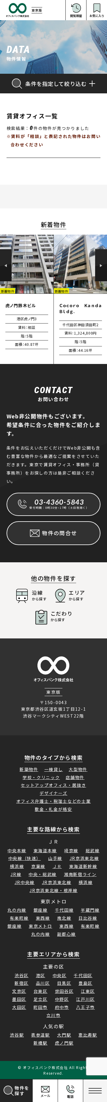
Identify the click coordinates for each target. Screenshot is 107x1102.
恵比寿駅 (87, 1035)
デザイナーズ (53, 793)
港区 (40, 975)
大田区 (19, 1007)
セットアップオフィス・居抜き (53, 785)
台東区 (41, 991)
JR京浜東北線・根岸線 (53, 890)
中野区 (62, 999)
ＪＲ (57, 866)
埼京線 (71, 850)
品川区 (43, 983)
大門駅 (64, 1035)
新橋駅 (41, 1043)
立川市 (53, 1015)
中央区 (60, 975)
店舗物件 (75, 777)
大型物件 (78, 769)
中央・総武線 (42, 874)
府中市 (62, 1007)
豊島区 (85, 983)
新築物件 (29, 769)
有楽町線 (19, 918)
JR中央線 (24, 882)
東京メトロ (40, 926)
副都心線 (66, 934)
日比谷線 (87, 918)
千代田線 (64, 910)
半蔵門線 (90, 910)
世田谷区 (64, 991)
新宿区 (22, 983)
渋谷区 (22, 975)
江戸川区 (85, 999)
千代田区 (83, 975)
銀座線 (41, 910)
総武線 (93, 850)
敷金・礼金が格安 (53, 809)
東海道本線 (45, 850)
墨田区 (19, 999)
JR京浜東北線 (84, 858)
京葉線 (38, 866)
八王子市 (85, 1007)
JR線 (15, 874)
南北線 (64, 918)
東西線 (43, 918)
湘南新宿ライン (80, 874)
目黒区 (64, 983)
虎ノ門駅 (64, 1043)
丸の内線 (16, 910)
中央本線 (16, 850)
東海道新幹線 (83, 866)
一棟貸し (53, 769)
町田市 (41, 1007)
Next (101, 265)
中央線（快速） (24, 858)
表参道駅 (40, 1035)
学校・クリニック (41, 777)
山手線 (55, 858)
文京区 (19, 991)
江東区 (88, 991)
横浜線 (17, 866)
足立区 (41, 999)
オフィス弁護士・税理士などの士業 (53, 801)
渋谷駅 (17, 1035)
